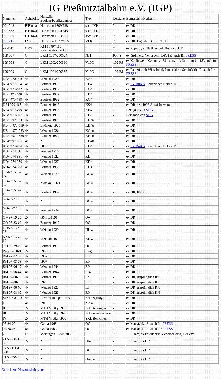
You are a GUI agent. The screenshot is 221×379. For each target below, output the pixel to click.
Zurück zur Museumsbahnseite (23, 369)
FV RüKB (137, 84)
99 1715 (8, 41)
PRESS (191, 55)
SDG (149, 110)
